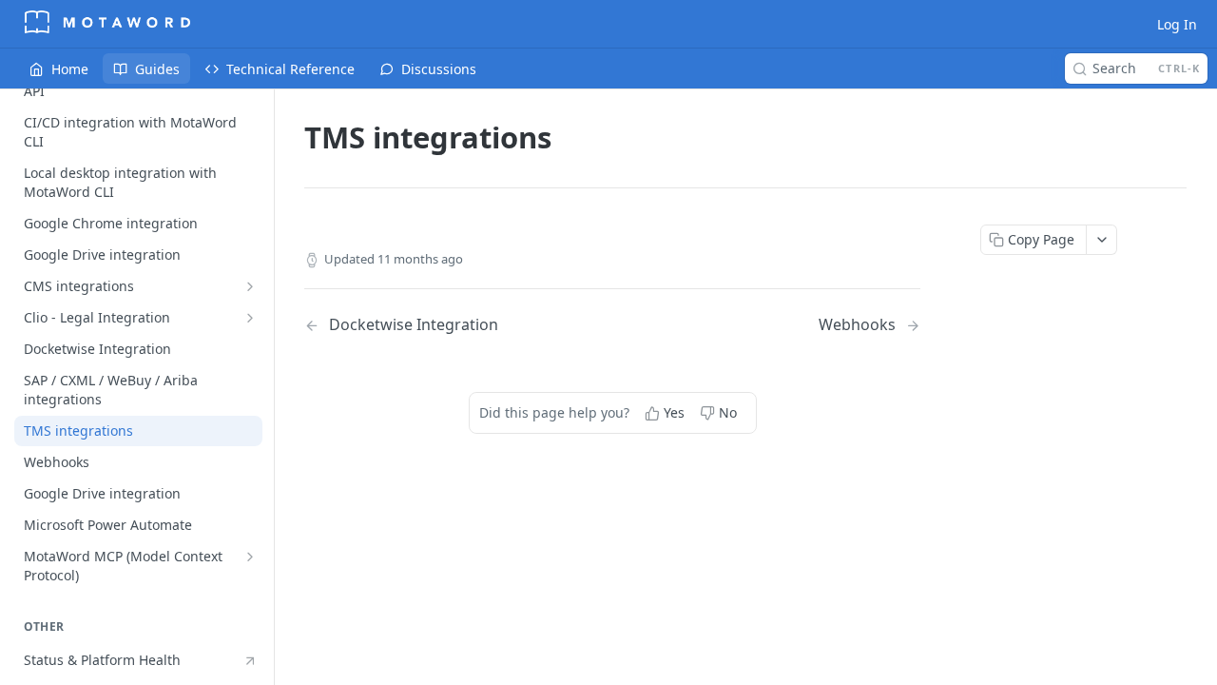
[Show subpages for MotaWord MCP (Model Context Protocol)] (250, 556)
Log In (1177, 24)
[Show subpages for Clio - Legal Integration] (250, 317)
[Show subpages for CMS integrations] (250, 286)
